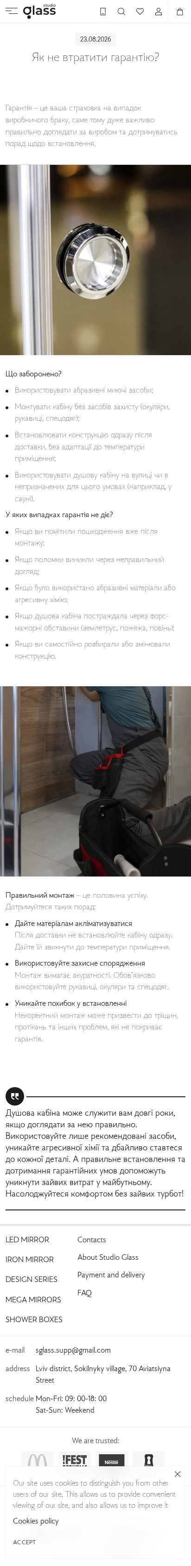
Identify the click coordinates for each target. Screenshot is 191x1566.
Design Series (31, 1280)
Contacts (91, 1240)
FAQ (84, 1293)
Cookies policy (36, 1522)
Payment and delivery (111, 1275)
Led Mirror (27, 1240)
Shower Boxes (34, 1320)
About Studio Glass (108, 1258)
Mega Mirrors (33, 1300)
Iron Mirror (30, 1260)
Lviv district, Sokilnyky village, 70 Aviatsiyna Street (103, 1375)
